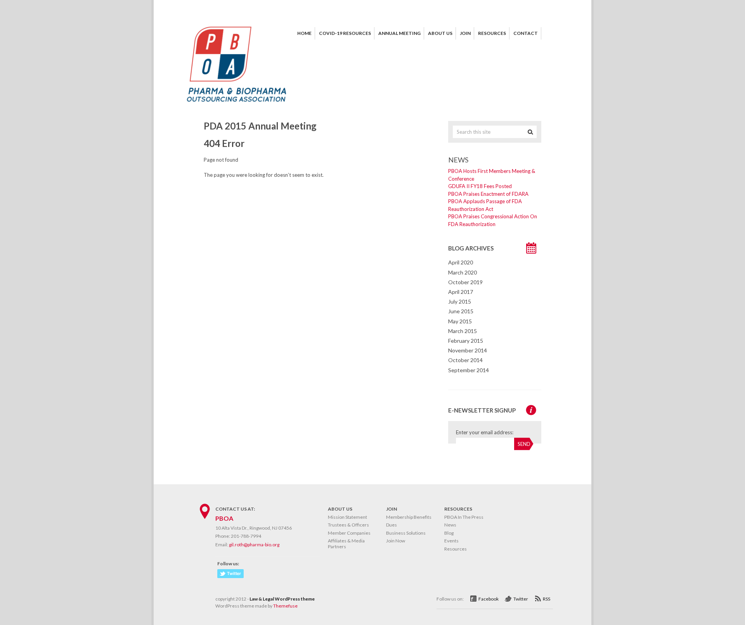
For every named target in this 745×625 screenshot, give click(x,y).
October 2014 (465, 360)
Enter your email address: (484, 432)
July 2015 (459, 301)
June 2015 (460, 311)
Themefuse (285, 606)
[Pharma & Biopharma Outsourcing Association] (236, 105)
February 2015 (465, 340)
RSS (546, 599)
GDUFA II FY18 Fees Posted (480, 186)
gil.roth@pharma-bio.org (254, 544)
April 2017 (460, 291)
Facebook (488, 599)
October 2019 (465, 282)
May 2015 (460, 321)
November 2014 (467, 350)
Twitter (520, 599)
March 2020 (462, 272)
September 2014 (468, 370)
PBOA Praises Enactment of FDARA (488, 194)
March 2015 (462, 331)
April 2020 (460, 262)
